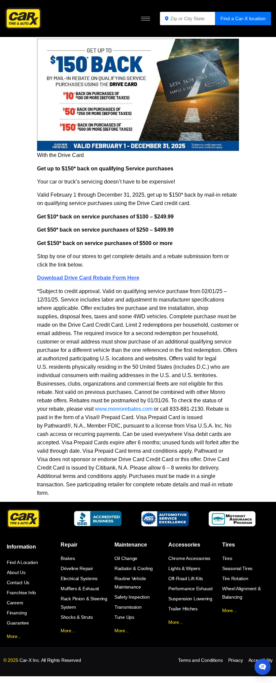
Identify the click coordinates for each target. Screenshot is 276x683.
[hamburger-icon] (145, 19)
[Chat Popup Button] (262, 667)
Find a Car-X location (243, 18)
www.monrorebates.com (123, 409)
